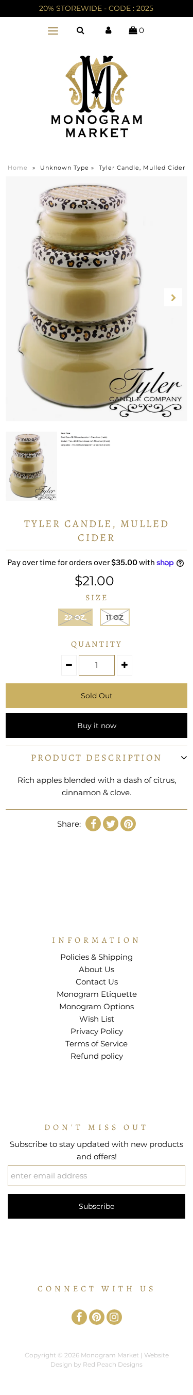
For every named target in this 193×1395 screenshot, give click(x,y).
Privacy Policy (97, 1031)
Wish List (96, 1019)
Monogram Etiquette (97, 994)
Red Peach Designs (113, 1364)
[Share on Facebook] (93, 823)
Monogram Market (110, 1355)
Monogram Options (96, 1006)
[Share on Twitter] (110, 823)
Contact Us (97, 982)
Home (18, 167)
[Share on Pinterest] (128, 823)
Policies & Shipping (96, 957)
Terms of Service (96, 1043)
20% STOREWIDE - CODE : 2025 (96, 8)
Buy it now (96, 725)
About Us (96, 969)
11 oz (115, 617)
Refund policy (97, 1056)
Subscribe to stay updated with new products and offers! (96, 1150)
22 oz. (75, 617)
